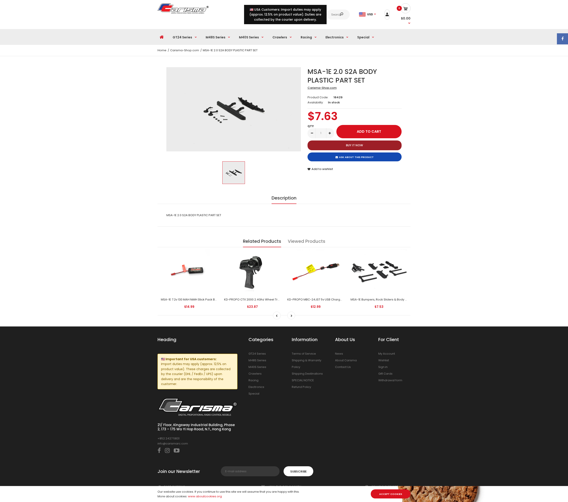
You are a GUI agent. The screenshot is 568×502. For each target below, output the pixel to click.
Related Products (262, 241)
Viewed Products (306, 241)
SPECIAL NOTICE (303, 380)
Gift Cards (385, 374)
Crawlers (255, 374)
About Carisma (346, 360)
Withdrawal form (390, 380)
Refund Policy (301, 387)
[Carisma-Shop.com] (183, 12)
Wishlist (383, 360)
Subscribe (298, 471)
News (339, 354)
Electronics (256, 387)
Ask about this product (356, 157)
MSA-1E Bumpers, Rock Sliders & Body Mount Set (385, 299)
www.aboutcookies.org (205, 496)
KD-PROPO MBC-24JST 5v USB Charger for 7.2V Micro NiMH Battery (334, 299)
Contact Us (343, 367)
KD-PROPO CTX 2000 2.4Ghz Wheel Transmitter (257, 299)
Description (284, 198)
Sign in (383, 367)
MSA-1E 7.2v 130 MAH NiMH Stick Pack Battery (192, 299)
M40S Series (257, 367)
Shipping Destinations (307, 374)
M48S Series (257, 360)
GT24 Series (257, 354)
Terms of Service (304, 354)
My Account (386, 354)
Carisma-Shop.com (322, 88)
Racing (253, 380)
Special (253, 393)
